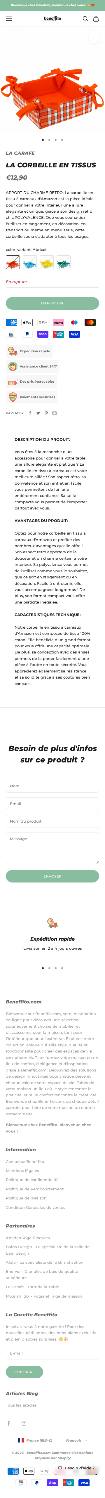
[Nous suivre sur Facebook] (9, 1423)
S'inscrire (24, 1372)
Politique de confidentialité (32, 1179)
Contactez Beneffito (25, 1161)
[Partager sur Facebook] (30, 413)
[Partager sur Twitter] (38, 413)
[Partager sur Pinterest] (46, 413)
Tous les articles (21, 1405)
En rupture (52, 303)
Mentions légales (22, 1170)
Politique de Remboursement (35, 1189)
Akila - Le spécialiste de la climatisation (44, 1262)
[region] (52, 938)
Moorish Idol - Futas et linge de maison (44, 1296)
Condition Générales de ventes (35, 1207)
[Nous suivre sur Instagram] (24, 1423)
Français (73, 1440)
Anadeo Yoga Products (28, 1237)
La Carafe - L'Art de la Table (32, 1286)
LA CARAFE (20, 153)
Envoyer (52, 876)
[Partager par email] (54, 413)
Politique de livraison (26, 1198)
